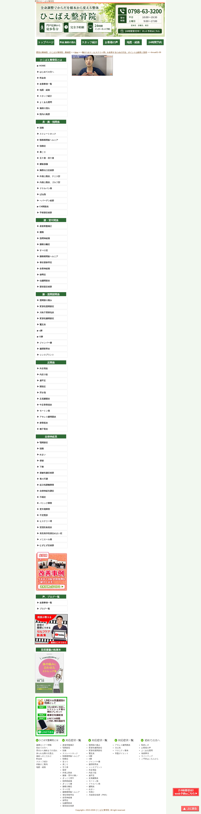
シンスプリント (95, 767)
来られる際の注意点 (44, 753)
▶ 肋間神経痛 (43, 238)
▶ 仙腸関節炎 (43, 280)
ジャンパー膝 (94, 761)
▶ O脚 (40, 336)
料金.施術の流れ (68, 42)
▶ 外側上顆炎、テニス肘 (48, 176)
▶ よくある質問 (44, 102)
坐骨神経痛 (67, 797)
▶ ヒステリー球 (44, 521)
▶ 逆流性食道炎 (44, 527)
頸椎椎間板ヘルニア (71, 756)
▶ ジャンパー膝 (44, 342)
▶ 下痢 (40, 467)
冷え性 (118, 748)
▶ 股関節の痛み (44, 300)
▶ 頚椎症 (41, 146)
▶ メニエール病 (44, 539)
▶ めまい (41, 454)
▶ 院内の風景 (43, 114)
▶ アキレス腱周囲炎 (46, 417)
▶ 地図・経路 (43, 90)
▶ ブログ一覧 (43, 608)
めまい (91, 789)
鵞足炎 (91, 753)
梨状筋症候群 (68, 806)
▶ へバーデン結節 (45, 200)
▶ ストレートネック (46, 134)
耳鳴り (91, 792)
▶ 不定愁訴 (42, 515)
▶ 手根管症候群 (44, 212)
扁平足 (91, 775)
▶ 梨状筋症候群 (44, 286)
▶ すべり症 (42, 250)
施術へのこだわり (44, 756)
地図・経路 (133, 42)
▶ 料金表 (41, 78)
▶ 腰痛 (40, 232)
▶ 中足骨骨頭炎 (44, 405)
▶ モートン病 (43, 411)
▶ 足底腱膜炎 (43, 398)
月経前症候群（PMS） (98, 795)
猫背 (64, 770)
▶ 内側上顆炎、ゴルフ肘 (48, 182)
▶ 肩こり (41, 152)
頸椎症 (65, 759)
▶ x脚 (39, 330)
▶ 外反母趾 (42, 368)
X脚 (90, 759)
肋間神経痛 (67, 781)
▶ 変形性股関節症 (45, 306)
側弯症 (65, 800)
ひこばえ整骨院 (102, 810)
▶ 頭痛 (40, 128)
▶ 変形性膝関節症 (45, 318)
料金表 (39, 759)
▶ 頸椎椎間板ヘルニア (47, 140)
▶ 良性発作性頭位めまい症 (49, 533)
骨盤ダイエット (121, 753)
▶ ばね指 (41, 194)
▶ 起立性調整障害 (45, 485)
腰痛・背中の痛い (70, 775)
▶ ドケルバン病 (44, 188)
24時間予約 (155, 42)
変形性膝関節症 (95, 748)
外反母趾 (92, 770)
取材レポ (145, 745)
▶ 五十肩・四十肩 (45, 158)
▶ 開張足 (41, 386)
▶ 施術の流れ (43, 108)
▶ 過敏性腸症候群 (45, 473)
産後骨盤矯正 (68, 745)
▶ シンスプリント (45, 355)
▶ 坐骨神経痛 (43, 268)
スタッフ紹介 (89, 42)
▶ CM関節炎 (43, 206)
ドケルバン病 (94, 784)
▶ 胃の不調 (42, 479)
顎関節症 (66, 748)
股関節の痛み (94, 745)
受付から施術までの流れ (46, 750)
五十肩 (65, 767)
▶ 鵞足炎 (41, 324)
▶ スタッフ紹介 (44, 96)
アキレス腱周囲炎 (122, 745)
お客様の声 (111, 42)
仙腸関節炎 (67, 803)
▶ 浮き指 (41, 392)
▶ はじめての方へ (45, 72)
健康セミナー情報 (44, 745)
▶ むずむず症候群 (45, 545)
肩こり (65, 764)
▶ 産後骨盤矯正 (44, 226)
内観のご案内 (42, 764)
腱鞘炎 (91, 786)
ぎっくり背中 (68, 778)
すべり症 (66, 789)
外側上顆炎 (67, 773)
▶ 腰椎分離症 (43, 244)
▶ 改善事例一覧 (44, 84)
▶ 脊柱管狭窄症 (44, 262)
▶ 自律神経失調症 (45, 491)
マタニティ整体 (121, 750)
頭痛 (64, 750)
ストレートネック (70, 753)
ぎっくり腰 (67, 784)
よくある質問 (147, 750)
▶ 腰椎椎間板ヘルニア (47, 256)
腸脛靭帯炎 (93, 764)
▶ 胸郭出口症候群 (45, 170)
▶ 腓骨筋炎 (42, 423)
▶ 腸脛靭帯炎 (43, 348)
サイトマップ (147, 756)
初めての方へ (42, 748)
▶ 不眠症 (41, 497)
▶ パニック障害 (44, 503)
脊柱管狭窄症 (68, 795)
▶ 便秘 (40, 460)
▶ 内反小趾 (42, 374)
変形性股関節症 (95, 750)
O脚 (90, 756)
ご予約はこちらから (149, 759)
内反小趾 (92, 773)
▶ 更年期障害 (43, 509)
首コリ (65, 761)
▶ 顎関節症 (42, 442)
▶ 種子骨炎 (42, 429)
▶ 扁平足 (41, 380)
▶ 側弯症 (41, 274)
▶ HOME (41, 66)
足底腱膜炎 (93, 778)
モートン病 (93, 781)
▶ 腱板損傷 (42, 164)
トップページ (46, 42)
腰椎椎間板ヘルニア (71, 792)
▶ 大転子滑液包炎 (45, 312)
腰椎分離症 (67, 786)
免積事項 (145, 753)
